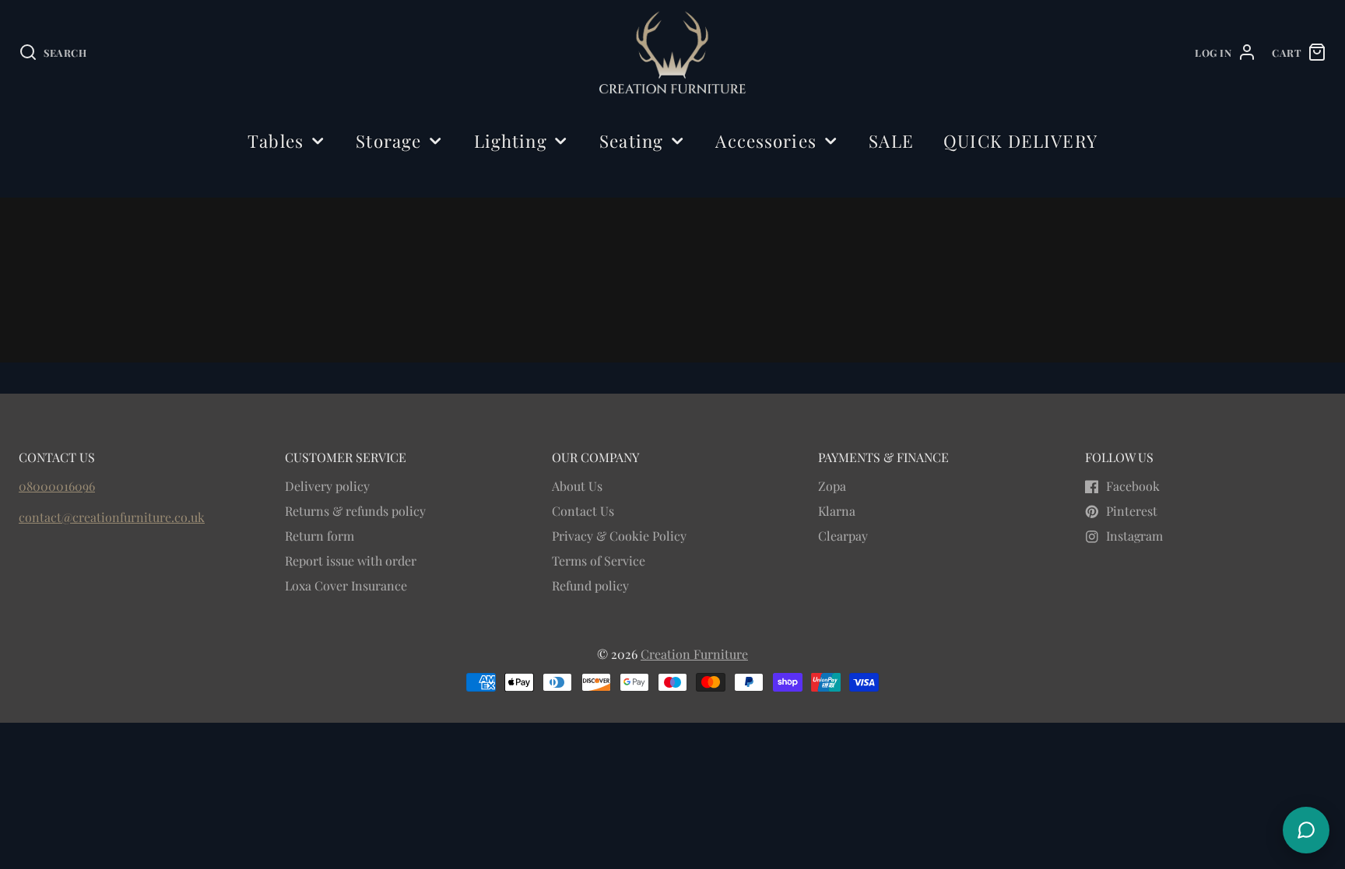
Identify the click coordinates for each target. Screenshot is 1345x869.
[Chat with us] (1306, 830)
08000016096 (57, 486)
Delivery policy (327, 486)
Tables (276, 140)
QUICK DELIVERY (1020, 140)
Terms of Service (598, 560)
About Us (577, 486)
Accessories (765, 140)
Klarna (836, 511)
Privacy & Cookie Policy (619, 535)
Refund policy (590, 585)
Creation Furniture (694, 654)
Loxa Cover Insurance (346, 585)
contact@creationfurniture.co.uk (112, 517)
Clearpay (843, 535)
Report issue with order (350, 560)
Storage (388, 140)
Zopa (832, 486)
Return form (319, 535)
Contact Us (583, 511)
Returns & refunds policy (355, 511)
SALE (891, 140)
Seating (631, 140)
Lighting (510, 140)
